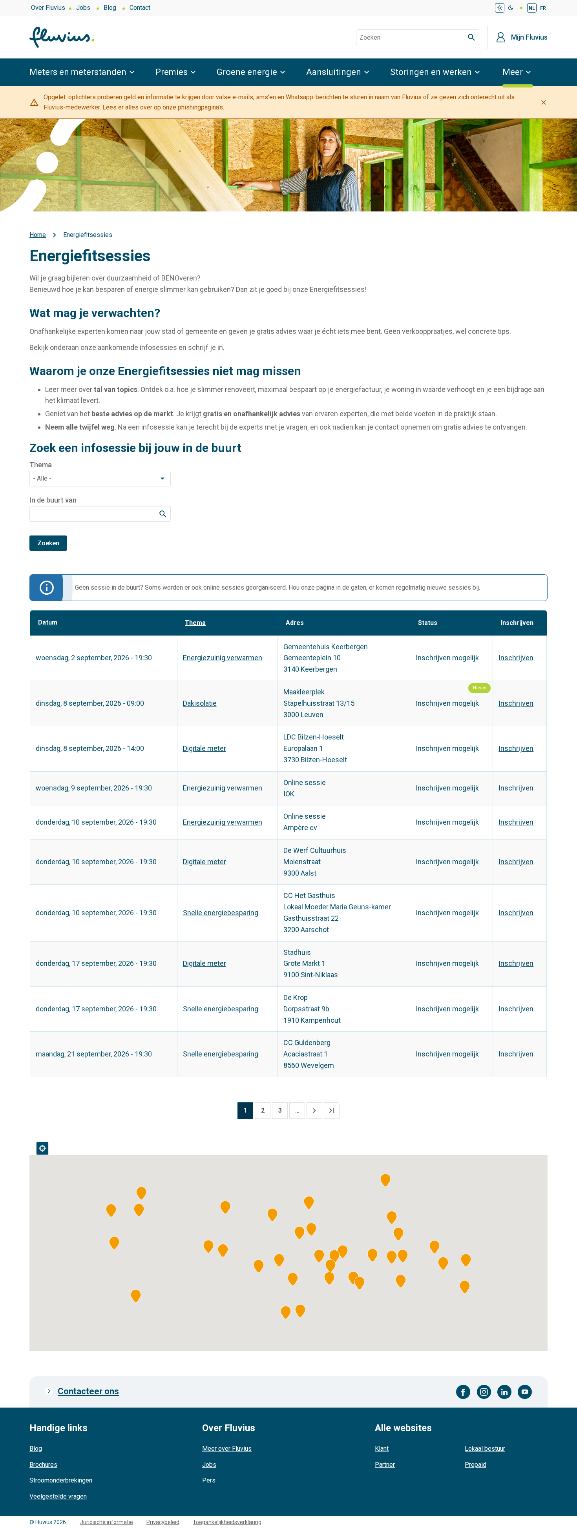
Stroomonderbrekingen (60, 1480)
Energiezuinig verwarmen (222, 658)
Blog (110, 7)
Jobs (83, 7)
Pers (208, 1480)
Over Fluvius (48, 7)
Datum (52, 622)
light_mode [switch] (500, 8)
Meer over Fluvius (227, 1448)
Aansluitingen (333, 72)
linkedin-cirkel (504, 1392)
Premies (171, 72)
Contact (140, 7)
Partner (385, 1464)
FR (543, 8)
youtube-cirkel (525, 1392)
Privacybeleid (162, 1522)
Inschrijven (515, 658)
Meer (512, 72)
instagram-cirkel (484, 1392)
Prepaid (475, 1464)
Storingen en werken (431, 72)
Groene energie (247, 72)
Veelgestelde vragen (58, 1496)
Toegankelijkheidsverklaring (227, 1522)
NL (532, 8)
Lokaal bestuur (485, 1448)
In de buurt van (53, 500)
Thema (40, 465)
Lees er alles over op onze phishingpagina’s (162, 107)
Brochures (43, 1464)
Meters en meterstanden (77, 72)
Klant (382, 1448)
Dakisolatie (200, 703)
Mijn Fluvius (529, 37)
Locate (42, 1148)
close (544, 102)
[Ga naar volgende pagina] (314, 1110)
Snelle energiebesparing (220, 913)
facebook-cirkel (463, 1392)
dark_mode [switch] (511, 8)
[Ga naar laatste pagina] (332, 1110)
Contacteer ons (88, 1391)
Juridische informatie (106, 1522)
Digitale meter (204, 748)
